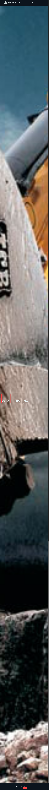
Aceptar (24, 788)
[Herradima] (13, 3)
